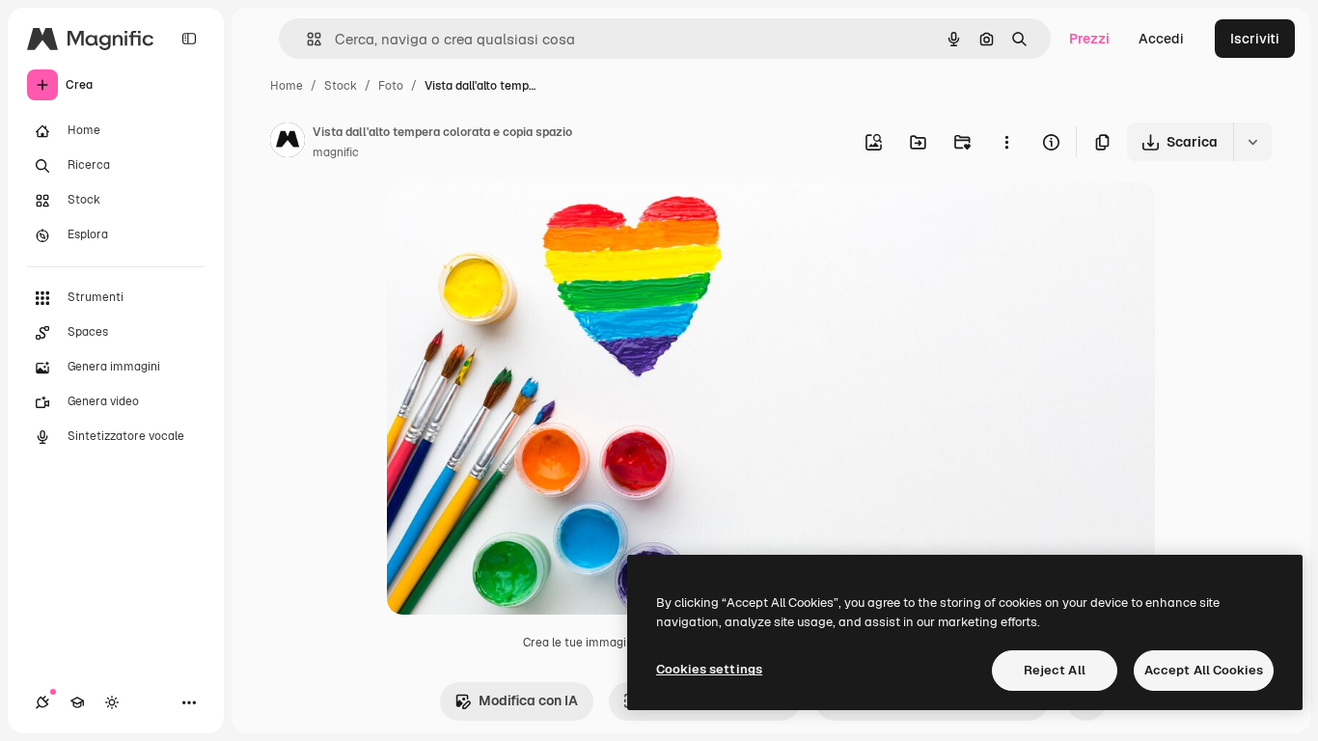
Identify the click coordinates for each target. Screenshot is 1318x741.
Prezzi (1089, 38)
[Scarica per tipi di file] (1252, 142)
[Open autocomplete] (306, 39)
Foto (390, 86)
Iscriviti (1254, 38)
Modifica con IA (528, 700)
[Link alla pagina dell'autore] (287, 143)
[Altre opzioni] (1006, 142)
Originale (514, 219)
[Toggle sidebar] (189, 38)
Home (286, 86)
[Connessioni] (42, 702)
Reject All (1054, 670)
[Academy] (77, 702)
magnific (336, 152)
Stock (340, 86)
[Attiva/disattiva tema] (111, 702)
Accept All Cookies (1203, 670)
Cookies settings (709, 669)
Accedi (1161, 38)
